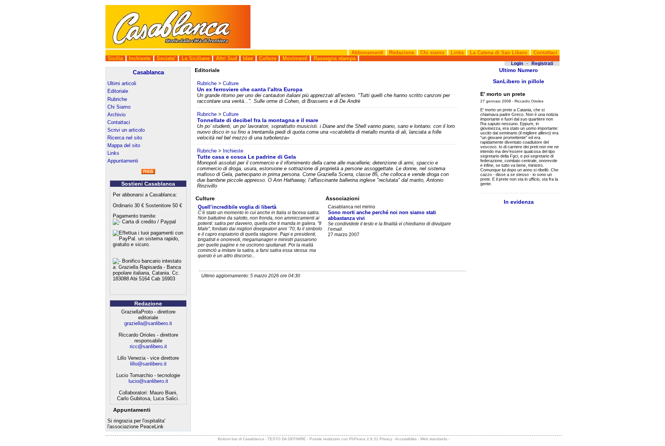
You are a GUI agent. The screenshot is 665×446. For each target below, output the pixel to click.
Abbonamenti (367, 52)
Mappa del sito (123, 145)
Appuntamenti (122, 161)
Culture (267, 58)
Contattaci (545, 52)
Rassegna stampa (335, 58)
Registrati (542, 63)
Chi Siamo (118, 107)
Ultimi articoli (121, 83)
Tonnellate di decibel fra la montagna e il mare (257, 120)
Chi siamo (432, 52)
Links (457, 52)
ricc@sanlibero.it (148, 346)
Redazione (401, 52)
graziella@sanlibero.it (148, 323)
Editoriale (117, 91)
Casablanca (148, 72)
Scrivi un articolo (126, 130)
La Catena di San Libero (498, 52)
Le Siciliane (196, 58)
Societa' (166, 58)
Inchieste (139, 58)
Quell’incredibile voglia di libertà (237, 207)
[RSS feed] (148, 172)
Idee (248, 58)
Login (517, 63)
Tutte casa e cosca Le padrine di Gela (246, 157)
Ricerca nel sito (124, 138)
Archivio (116, 114)
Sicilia (115, 58)
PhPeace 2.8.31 (363, 439)
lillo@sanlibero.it (148, 364)
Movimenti (294, 58)
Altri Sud (226, 58)
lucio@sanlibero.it (148, 381)
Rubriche (117, 99)
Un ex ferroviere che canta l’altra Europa (249, 89)
